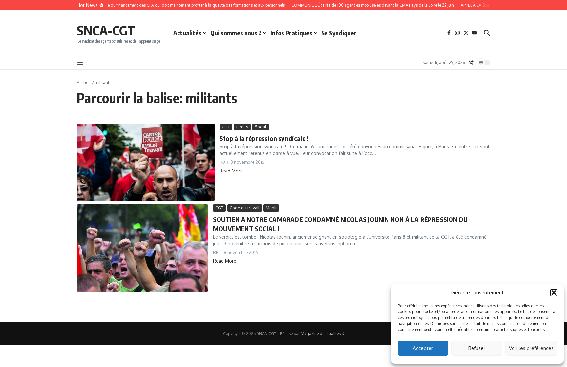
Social (260, 126)
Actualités (187, 33)
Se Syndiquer (339, 33)
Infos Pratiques (291, 33)
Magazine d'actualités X (322, 333)
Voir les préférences (531, 348)
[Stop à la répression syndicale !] (146, 162)
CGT (226, 126)
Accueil (84, 82)
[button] (554, 292)
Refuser (476, 348)
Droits (242, 126)
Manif (271, 207)
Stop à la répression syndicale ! (264, 138)
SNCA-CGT (106, 30)
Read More (231, 170)
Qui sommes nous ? (236, 33)
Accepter (423, 348)
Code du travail (245, 207)
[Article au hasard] (471, 62)
